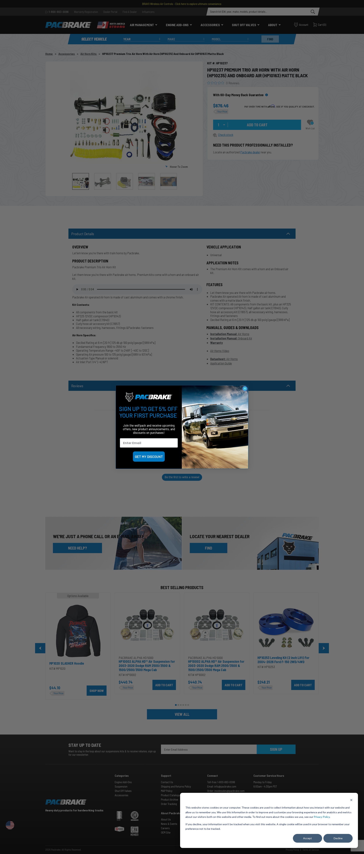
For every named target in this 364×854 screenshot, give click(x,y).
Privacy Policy (322, 816)
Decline (338, 838)
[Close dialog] (245, 388)
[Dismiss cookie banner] (351, 800)
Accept (307, 838)
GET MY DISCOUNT (149, 456)
